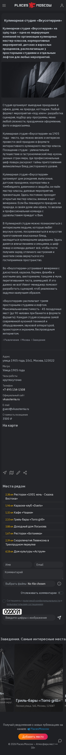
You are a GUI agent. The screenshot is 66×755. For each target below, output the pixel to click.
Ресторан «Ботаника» (23, 533)
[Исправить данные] (18, 472)
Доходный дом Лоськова (25, 526)
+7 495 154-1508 (14, 389)
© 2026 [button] (33, 744)
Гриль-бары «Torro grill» (25, 519)
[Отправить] (59, 618)
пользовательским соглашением (25, 604)
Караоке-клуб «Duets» (24, 505)
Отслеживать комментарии (39, 593)
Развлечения (12, 339)
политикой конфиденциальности (41, 600)
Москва (26, 339)
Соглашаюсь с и (34, 602)
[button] (5, 472)
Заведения (39, 339)
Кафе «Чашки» (19, 512)
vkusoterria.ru (11, 399)
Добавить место (33, 736)
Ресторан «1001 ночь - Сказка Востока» (29, 496)
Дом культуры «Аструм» (25, 551)
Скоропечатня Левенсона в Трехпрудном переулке (27, 542)
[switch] (60, 592)
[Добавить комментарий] (60, 740)
